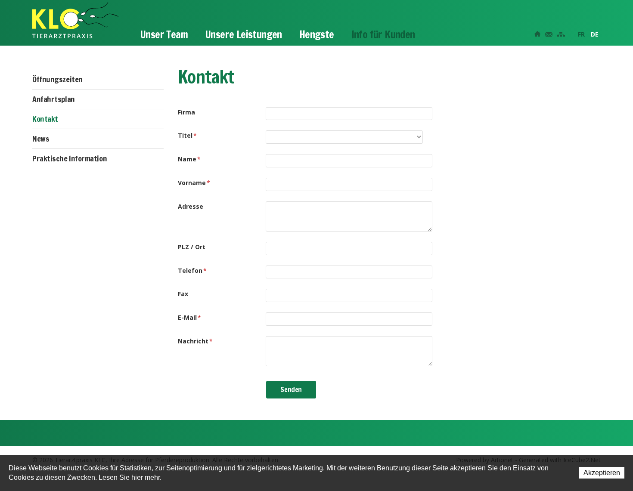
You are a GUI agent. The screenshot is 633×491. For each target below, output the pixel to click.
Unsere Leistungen (243, 34)
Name (189, 159)
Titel (187, 135)
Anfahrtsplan (53, 99)
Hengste (316, 34)
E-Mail (189, 317)
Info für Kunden (383, 34)
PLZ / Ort (191, 247)
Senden (291, 389)
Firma (186, 112)
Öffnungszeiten (57, 79)
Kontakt (45, 118)
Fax (183, 294)
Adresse (190, 206)
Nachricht (195, 341)
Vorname (194, 183)
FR (581, 34)
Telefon (192, 270)
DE (595, 34)
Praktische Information (69, 158)
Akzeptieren (601, 472)
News (40, 138)
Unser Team (164, 34)
